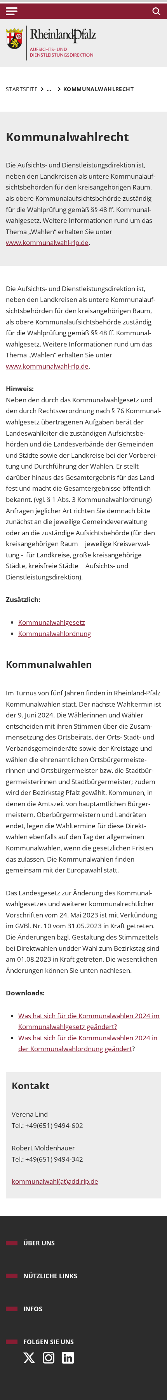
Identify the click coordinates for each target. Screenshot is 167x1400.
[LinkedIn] (66, 1355)
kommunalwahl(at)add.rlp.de (55, 1181)
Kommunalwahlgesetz (51, 622)
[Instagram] (46, 1355)
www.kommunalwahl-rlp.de (47, 366)
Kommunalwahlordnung (54, 633)
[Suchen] (155, 11)
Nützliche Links (50, 1276)
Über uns (39, 1243)
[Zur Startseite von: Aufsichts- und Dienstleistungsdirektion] (51, 42)
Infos (32, 1309)
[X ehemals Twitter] (27, 1355)
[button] (11, 11)
